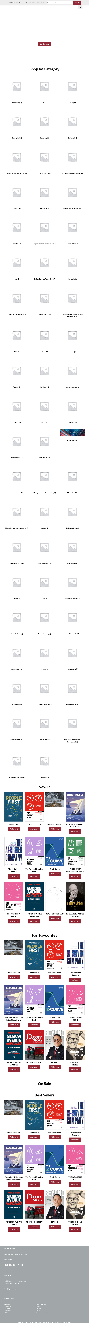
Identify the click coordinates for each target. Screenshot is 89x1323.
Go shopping (44, 44)
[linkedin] (10, 1265)
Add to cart (14, 829)
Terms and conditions (42, 1313)
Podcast (38, 1308)
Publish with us (41, 1304)
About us (7, 1304)
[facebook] (14, 1265)
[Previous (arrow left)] (4, 661)
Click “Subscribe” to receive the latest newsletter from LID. (26, 3)
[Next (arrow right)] (85, 661)
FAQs (38, 1311)
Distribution (7, 1311)
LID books (7, 1308)
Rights (6, 1313)
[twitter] (6, 1265)
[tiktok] (22, 1265)
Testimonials (8, 1306)
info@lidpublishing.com (11, 1289)
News (38, 1306)
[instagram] (18, 1265)
